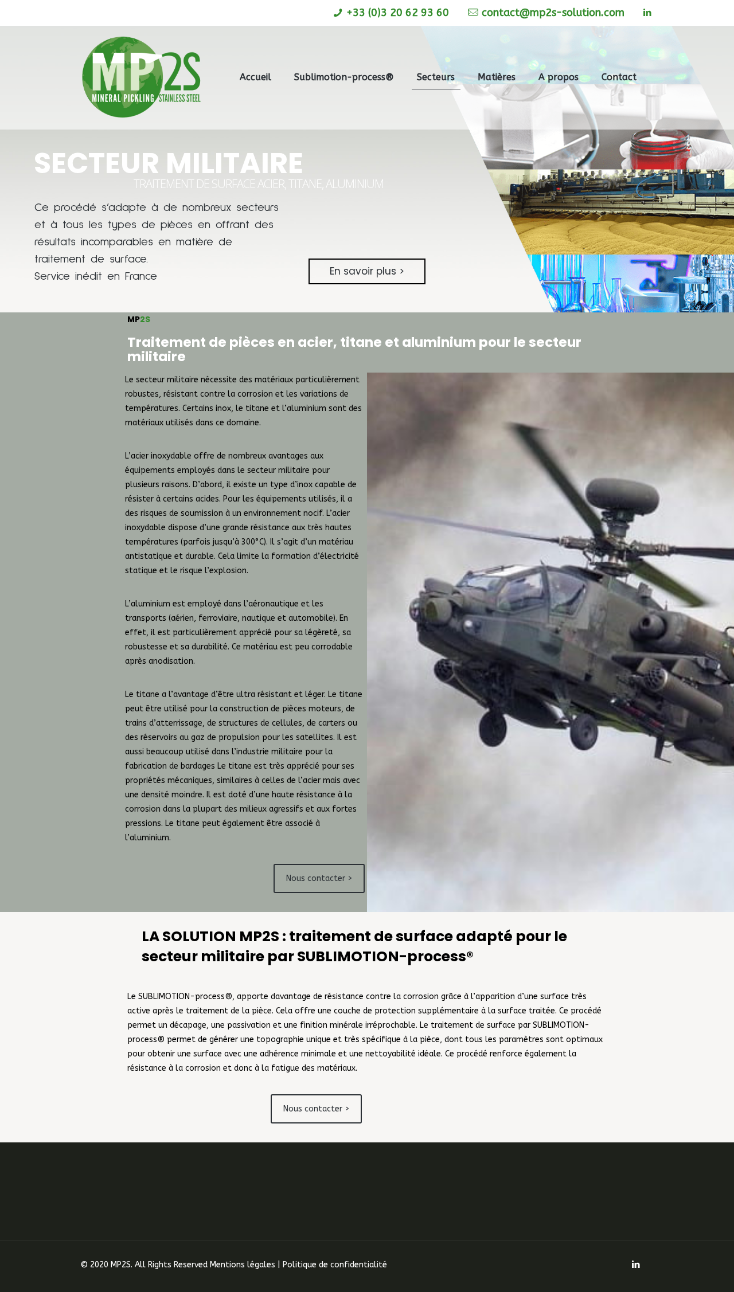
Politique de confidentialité (335, 1265)
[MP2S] (141, 77)
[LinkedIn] (648, 12)
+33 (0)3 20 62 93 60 (397, 12)
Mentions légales (242, 1265)
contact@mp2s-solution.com (553, 12)
